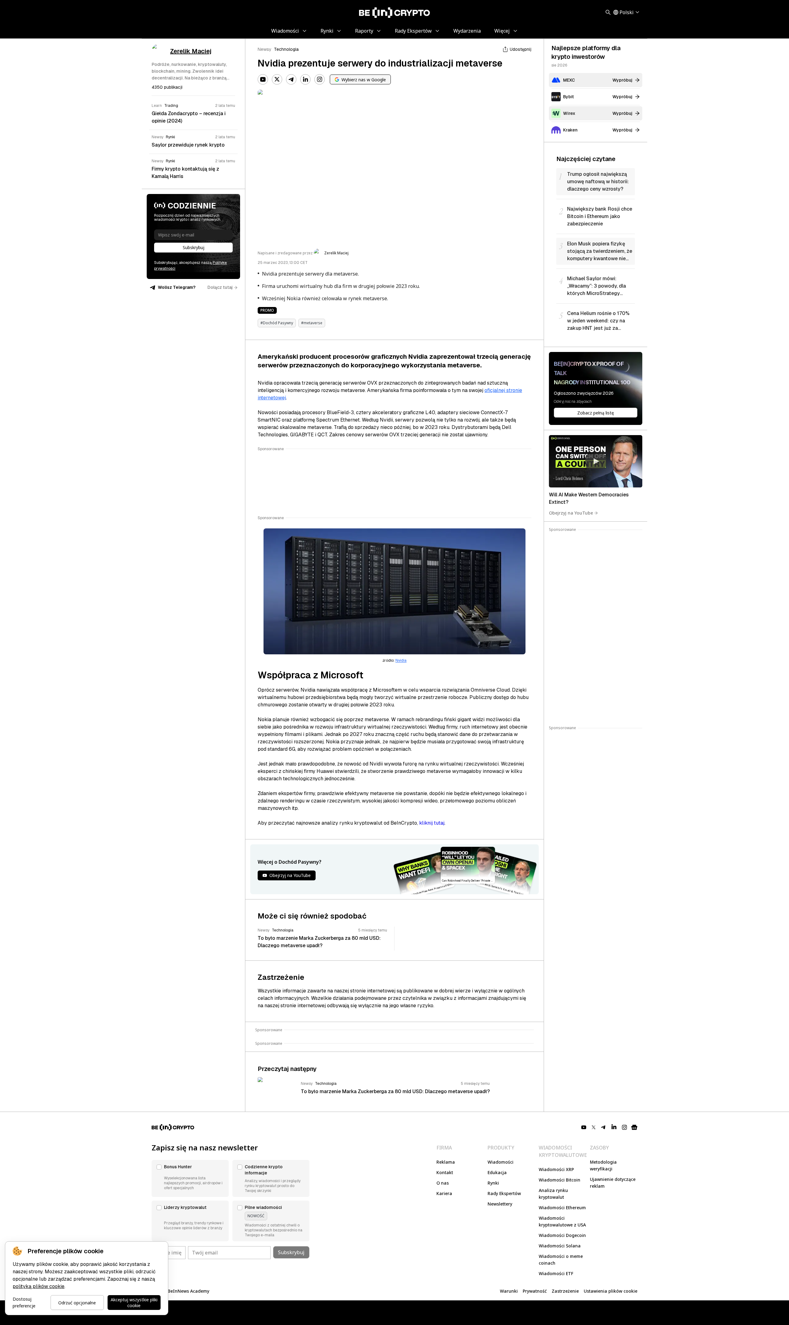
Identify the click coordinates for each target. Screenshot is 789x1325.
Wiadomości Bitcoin (559, 1180)
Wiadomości (500, 1162)
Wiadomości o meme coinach (561, 1259)
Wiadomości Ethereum (562, 1207)
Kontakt (444, 1172)
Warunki (509, 1291)
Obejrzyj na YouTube (571, 513)
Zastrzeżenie (565, 1291)
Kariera (444, 1193)
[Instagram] (319, 79)
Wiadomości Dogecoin (562, 1235)
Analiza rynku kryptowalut (553, 1193)
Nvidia (401, 660)
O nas (442, 1183)
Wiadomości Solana (560, 1246)
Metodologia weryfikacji (603, 1165)
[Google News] (634, 1127)
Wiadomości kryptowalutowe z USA (562, 1221)
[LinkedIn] (305, 79)
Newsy (265, 49)
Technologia (286, 49)
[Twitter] (277, 79)
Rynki (493, 1183)
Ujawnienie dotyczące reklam (613, 1182)
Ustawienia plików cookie (610, 1291)
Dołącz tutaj (220, 287)
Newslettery (500, 1204)
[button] (190, 1178)
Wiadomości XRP (556, 1169)
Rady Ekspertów (504, 1193)
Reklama (445, 1162)
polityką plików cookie (38, 1286)
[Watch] (595, 461)
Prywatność (535, 1291)
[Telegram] (291, 79)
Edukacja (497, 1172)
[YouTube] (263, 79)
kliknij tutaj (431, 823)
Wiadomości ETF (556, 1273)
